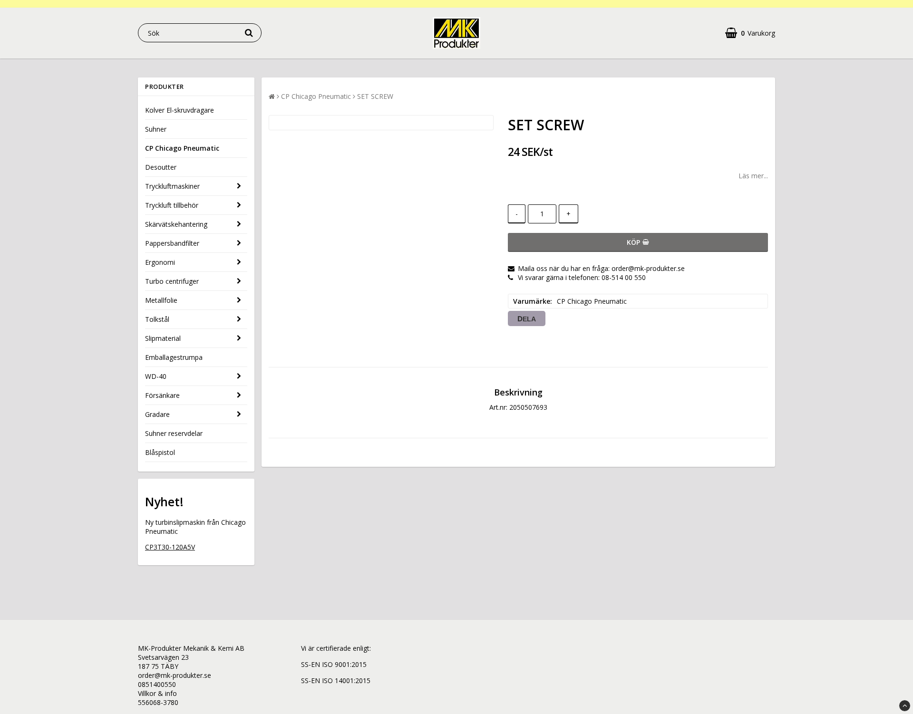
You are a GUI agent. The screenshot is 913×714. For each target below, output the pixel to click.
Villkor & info (157, 693)
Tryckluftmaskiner (172, 186)
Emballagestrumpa (174, 357)
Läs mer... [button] (753, 175)
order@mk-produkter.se (174, 675)
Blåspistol (160, 452)
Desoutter (160, 167)
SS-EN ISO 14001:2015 (335, 680)
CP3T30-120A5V (170, 546)
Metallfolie (161, 300)
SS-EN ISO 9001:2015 (334, 664)
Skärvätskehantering (176, 224)
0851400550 (157, 684)
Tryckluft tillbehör (171, 205)
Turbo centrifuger (172, 281)
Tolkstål (157, 319)
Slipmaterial (163, 338)
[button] (750, 33)
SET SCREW (375, 96)
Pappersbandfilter (172, 243)
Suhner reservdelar (174, 433)
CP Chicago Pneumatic (182, 148)
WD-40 (155, 376)
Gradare (157, 414)
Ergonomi (160, 262)
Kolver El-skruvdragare (179, 110)
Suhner (155, 129)
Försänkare (162, 395)
